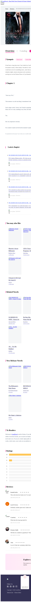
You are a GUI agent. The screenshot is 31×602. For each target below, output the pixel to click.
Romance (12, 8)
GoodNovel (15, 434)
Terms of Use (10, 592)
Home (6, 8)
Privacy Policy (18, 592)
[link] (6, 8)
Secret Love (19, 59)
